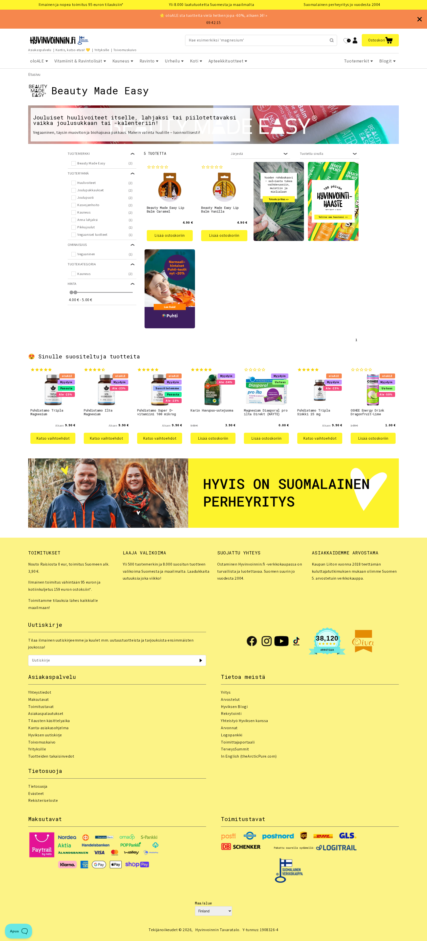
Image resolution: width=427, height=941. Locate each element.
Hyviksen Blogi (234, 706)
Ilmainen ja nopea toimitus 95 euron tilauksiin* (81, 4)
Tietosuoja (37, 786)
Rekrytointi (231, 713)
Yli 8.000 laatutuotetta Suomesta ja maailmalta (211, 4)
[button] (380, 40)
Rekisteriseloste (43, 800)
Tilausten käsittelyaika (49, 720)
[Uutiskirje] (200, 660)
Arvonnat (229, 727)
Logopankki (231, 735)
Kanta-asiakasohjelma (48, 727)
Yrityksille (101, 50)
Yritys (226, 692)
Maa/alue (203, 903)
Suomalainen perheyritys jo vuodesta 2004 (342, 4)
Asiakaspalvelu (39, 50)
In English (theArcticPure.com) (249, 756)
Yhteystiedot (39, 692)
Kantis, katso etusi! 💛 (73, 50)
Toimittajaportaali (238, 742)
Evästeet (36, 793)
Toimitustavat (41, 706)
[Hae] (331, 40)
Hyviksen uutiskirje (45, 735)
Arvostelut (230, 699)
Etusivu (34, 74)
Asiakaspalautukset (46, 713)
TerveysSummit (235, 749)
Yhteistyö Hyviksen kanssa (244, 720)
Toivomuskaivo (125, 50)
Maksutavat (38, 699)
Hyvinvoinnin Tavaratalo (217, 929)
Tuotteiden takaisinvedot (51, 756)
